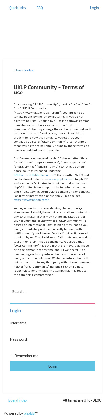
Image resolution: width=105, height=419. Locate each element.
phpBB (29, 413)
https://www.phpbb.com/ (31, 199)
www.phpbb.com (60, 179)
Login (15, 310)
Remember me (26, 355)
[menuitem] (37, 7)
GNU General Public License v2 (34, 174)
